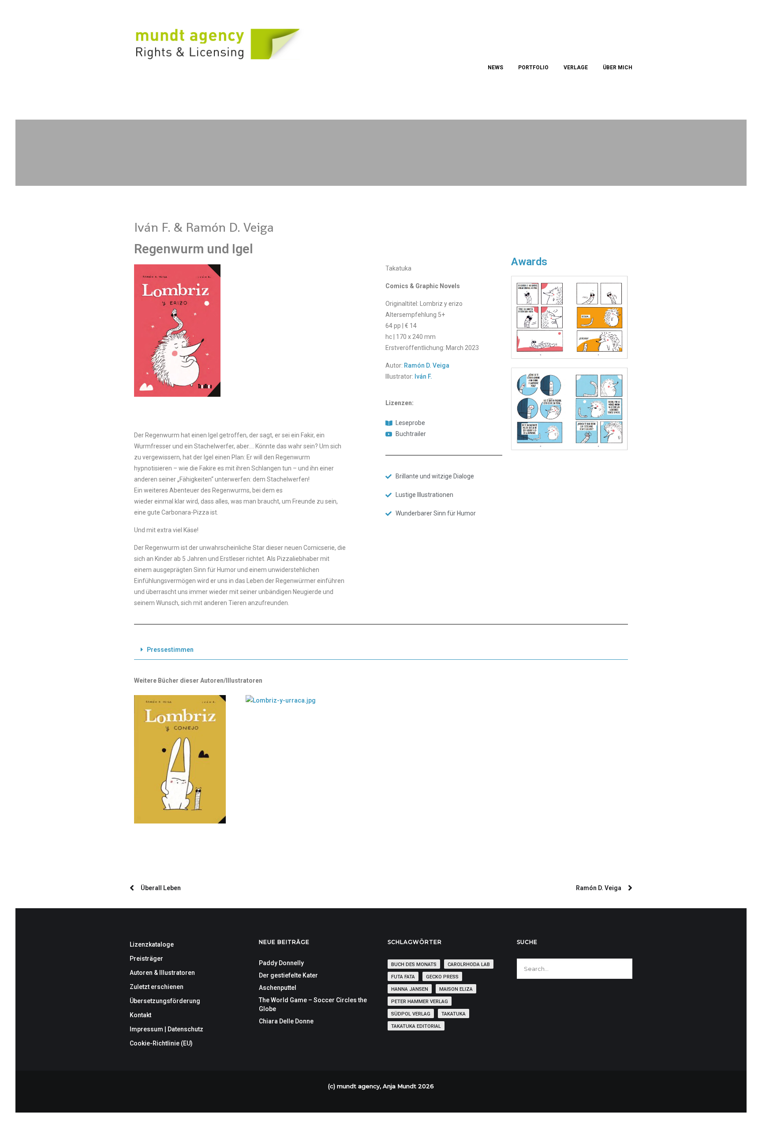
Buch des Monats (414, 964)
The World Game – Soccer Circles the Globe (313, 1004)
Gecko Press (442, 977)
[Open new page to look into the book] (177, 330)
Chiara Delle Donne (286, 1021)
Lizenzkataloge (152, 944)
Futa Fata (403, 977)
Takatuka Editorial (416, 1026)
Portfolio (533, 67)
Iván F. (423, 376)
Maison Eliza (456, 989)
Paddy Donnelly (281, 962)
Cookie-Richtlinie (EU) (161, 1043)
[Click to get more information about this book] (180, 759)
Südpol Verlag (410, 1014)
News (495, 67)
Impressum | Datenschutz (166, 1029)
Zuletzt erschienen (156, 986)
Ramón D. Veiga (426, 365)
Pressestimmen (170, 649)
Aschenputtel (277, 987)
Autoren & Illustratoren (162, 972)
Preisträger (146, 958)
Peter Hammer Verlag (419, 1001)
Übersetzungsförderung (165, 1000)
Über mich (617, 67)
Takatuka (453, 1014)
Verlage (576, 67)
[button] (381, 650)
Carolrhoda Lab (469, 964)
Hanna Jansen (409, 989)
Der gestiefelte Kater (288, 975)
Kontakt (140, 1015)
